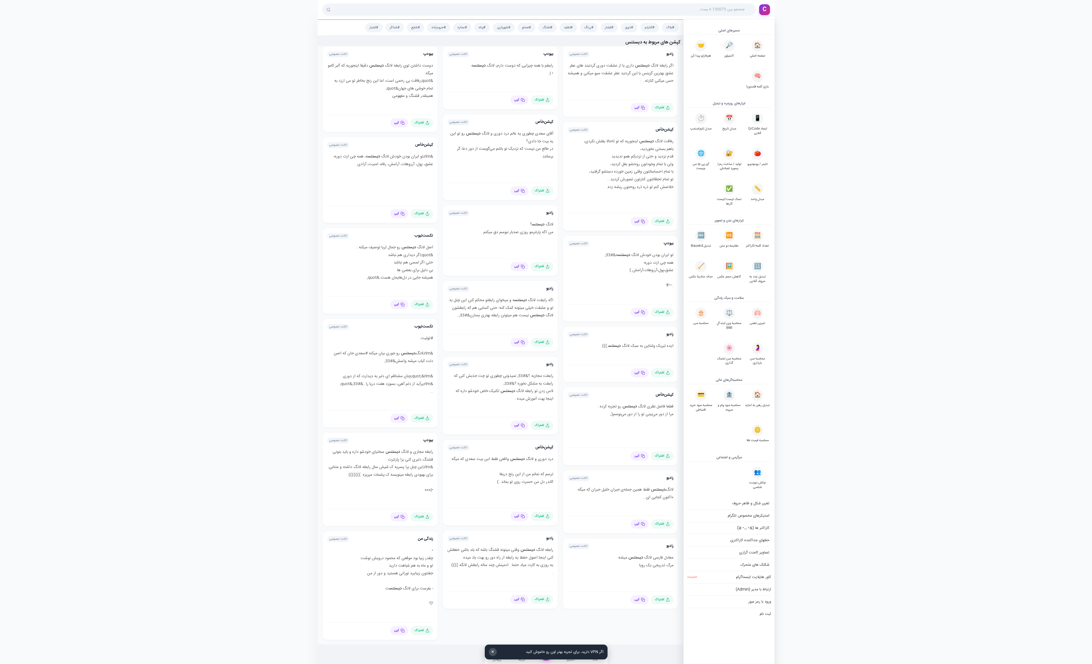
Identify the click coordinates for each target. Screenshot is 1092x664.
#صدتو (526, 27)
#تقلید (568, 27)
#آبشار (609, 27)
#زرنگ (589, 27)
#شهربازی (503, 27)
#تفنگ (547, 27)
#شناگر (395, 27)
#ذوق (629, 27)
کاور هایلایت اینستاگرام (729, 577)
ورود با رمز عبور (759, 602)
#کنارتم (650, 27)
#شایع (415, 27)
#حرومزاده (438, 27)
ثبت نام (765, 614)
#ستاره (462, 27)
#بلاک (670, 27)
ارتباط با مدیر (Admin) (753, 589)
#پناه (482, 27)
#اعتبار (373, 27)
